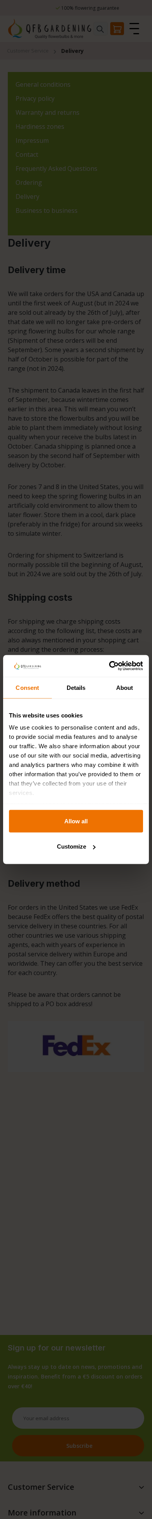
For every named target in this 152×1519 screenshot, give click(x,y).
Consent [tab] (27, 687)
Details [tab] (76, 687)
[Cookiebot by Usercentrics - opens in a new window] (109, 666)
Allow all (76, 820)
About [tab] (124, 687)
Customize (71, 846)
